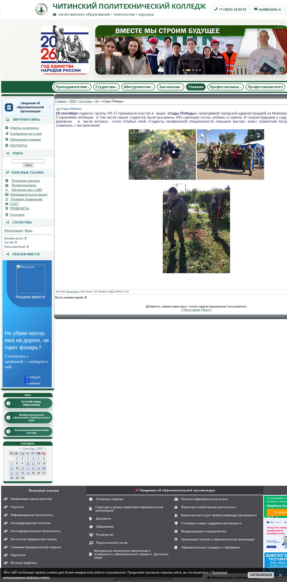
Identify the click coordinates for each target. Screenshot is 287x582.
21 (11, 473)
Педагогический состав (112, 542)
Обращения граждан (25, 139)
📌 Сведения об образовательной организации (175, 490)
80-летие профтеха (24, 563)
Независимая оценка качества (31, 499)
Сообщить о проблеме (28, 380)
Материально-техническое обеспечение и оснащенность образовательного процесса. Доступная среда (131, 554)
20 (44, 468)
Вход (28, 230)
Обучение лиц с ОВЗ (26, 190)
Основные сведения (109, 499)
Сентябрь (85, 101)
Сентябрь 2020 (33, 448)
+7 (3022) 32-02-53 (232, 9)
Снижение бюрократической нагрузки (36, 547)
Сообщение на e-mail (26, 133)
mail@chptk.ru (270, 9)
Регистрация (13, 230)
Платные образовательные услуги (204, 499)
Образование (105, 526)
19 (38, 468)
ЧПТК (111, 291)
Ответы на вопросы (24, 128)
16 (22, 468)
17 (27, 468)
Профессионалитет (265, 87)
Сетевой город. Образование (31, 403)
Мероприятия (73, 291)
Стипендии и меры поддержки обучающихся (211, 523)
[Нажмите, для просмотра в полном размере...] (162, 178)
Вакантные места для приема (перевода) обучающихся (219, 515)
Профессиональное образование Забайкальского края (31, 418)
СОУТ (14, 204)
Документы (103, 518)
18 (33, 468)
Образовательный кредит (29, 194)
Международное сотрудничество (203, 531)
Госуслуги (17, 214)
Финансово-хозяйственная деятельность (209, 507)
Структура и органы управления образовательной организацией (129, 508)
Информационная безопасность (32, 515)
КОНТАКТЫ (18, 145)
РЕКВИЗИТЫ (19, 208)
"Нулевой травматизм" (26, 199)
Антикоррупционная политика (30, 523)
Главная (195, 87)
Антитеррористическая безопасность (36, 531)
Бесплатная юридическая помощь (34, 539)
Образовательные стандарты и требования (210, 547)
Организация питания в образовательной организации (217, 539)
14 (11, 468)
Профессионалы (23, 185)
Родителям (18, 555)
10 (27, 463)
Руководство (104, 534)
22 (17, 473)
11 (33, 463)
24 (27, 473)
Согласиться (261, 575)
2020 (73, 101)
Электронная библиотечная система (31, 431)
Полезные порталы (25, 180)
